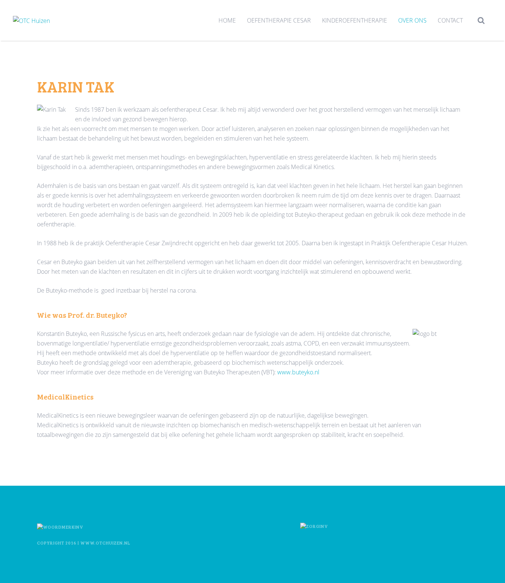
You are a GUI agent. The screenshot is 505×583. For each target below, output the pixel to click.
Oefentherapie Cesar (279, 20)
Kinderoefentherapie (354, 20)
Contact (450, 20)
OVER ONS (412, 20)
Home (227, 20)
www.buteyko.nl (298, 372)
